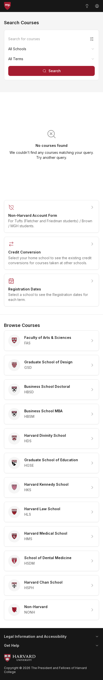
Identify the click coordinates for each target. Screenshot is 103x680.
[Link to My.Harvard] (7, 6)
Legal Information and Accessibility (35, 636)
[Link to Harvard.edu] (51, 658)
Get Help (11, 645)
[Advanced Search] (92, 39)
